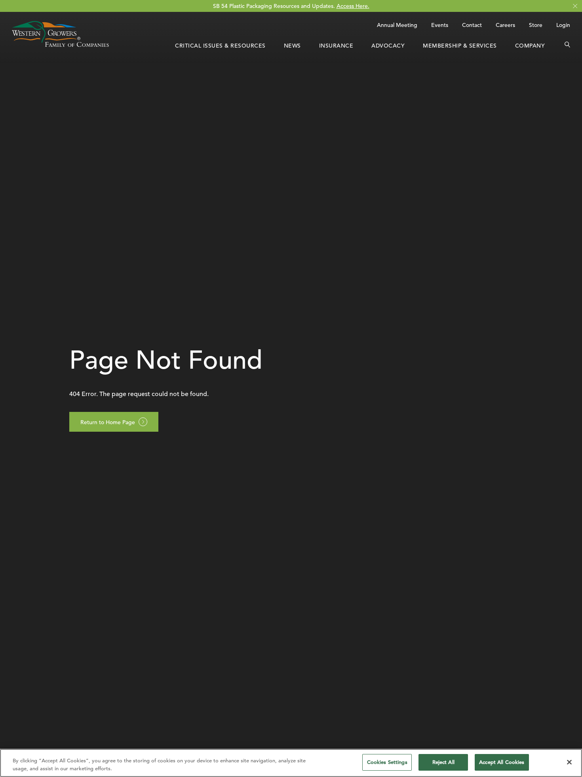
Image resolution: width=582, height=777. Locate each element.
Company (530, 45)
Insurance (336, 45)
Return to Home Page (107, 422)
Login (563, 25)
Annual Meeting (397, 25)
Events (439, 25)
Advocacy (388, 45)
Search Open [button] (567, 46)
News (292, 45)
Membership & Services (460, 45)
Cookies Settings (387, 762)
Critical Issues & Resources (220, 45)
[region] (291, 763)
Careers (505, 25)
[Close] (569, 762)
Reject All (443, 762)
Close (575, 6)
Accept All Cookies (501, 762)
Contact (472, 25)
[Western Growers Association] (60, 45)
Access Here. (353, 6)
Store (535, 25)
